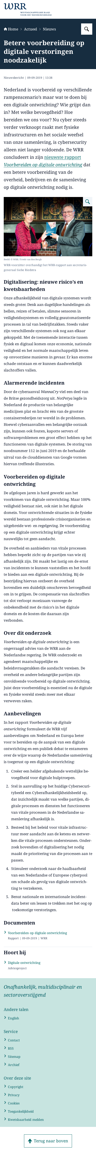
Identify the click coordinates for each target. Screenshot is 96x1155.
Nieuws (49, 29)
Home (13, 29)
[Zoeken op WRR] (86, 29)
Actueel (30, 29)
